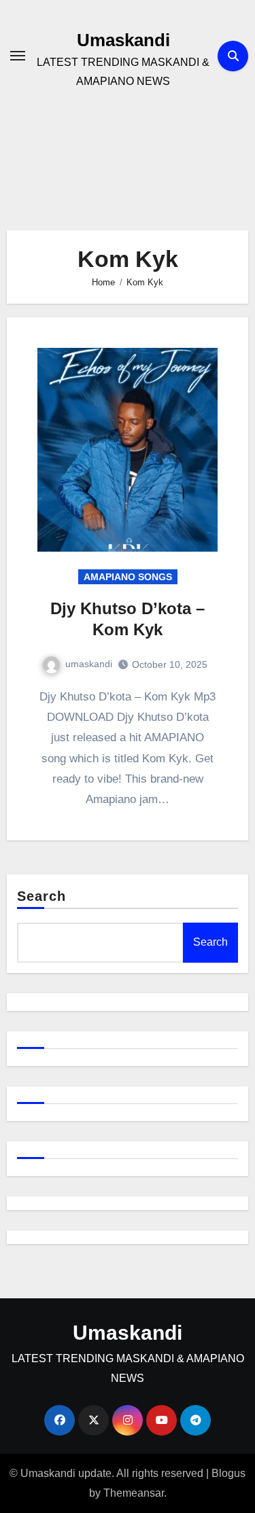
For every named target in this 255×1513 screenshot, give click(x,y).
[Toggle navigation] (18, 56)
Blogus (228, 1473)
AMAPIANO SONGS (128, 576)
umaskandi (88, 663)
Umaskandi (123, 40)
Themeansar (133, 1493)
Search (42, 896)
